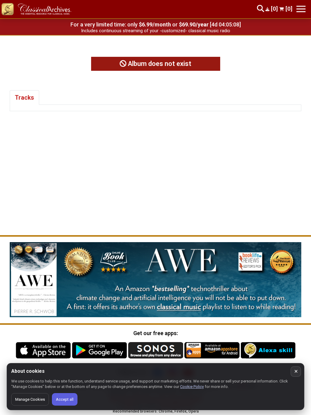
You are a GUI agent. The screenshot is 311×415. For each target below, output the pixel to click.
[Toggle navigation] (300, 8)
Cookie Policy (192, 386)
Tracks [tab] (24, 97)
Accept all (64, 399)
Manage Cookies (30, 399)
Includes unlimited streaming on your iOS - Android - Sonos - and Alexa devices (155, 30)
